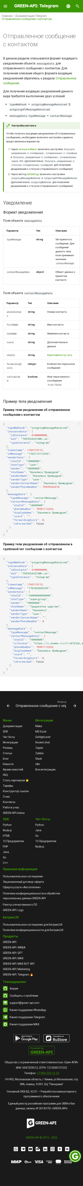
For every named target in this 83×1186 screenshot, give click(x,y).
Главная (7, 15)
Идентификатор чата (59, 355)
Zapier (39, 747)
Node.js (7, 830)
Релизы (8, 747)
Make (38, 726)
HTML (6, 835)
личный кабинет (28, 149)
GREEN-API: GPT (13, 952)
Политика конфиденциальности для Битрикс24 (33, 930)
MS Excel (40, 731)
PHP (5, 846)
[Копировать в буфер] (79, 424)
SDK (5, 731)
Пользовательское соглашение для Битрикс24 (32, 924)
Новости (8, 764)
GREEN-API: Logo (13, 910)
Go (4, 857)
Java (6, 852)
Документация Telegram (31, 15)
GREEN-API (9, 942)
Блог (6, 758)
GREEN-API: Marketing (16, 969)
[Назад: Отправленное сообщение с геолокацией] (8, 704)
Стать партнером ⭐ (16, 780)
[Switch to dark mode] (68, 6)
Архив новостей (13, 769)
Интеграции (10, 742)
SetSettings (33, 174)
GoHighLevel (42, 737)
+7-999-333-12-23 (48, 1073)
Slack (38, 758)
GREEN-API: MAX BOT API (18, 963)
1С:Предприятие (13, 841)
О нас (6, 796)
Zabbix (39, 753)
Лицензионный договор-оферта (23, 881)
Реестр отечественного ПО (20, 904)
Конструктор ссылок (16, 791)
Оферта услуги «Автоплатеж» (22, 887)
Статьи (7, 753)
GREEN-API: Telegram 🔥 (18, 974)
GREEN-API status (14, 812)
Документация (12, 726)
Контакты (9, 802)
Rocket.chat (42, 742)
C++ (5, 862)
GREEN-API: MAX (13, 958)
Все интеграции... (46, 769)
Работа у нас (11, 807)
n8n (37, 764)
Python (7, 824)
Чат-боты (9, 737)
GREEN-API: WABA (14, 947)
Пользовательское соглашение (23, 876)
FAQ (5, 774)
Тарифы (8, 785)
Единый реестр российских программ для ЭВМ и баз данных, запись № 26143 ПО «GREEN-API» (41, 1106)
